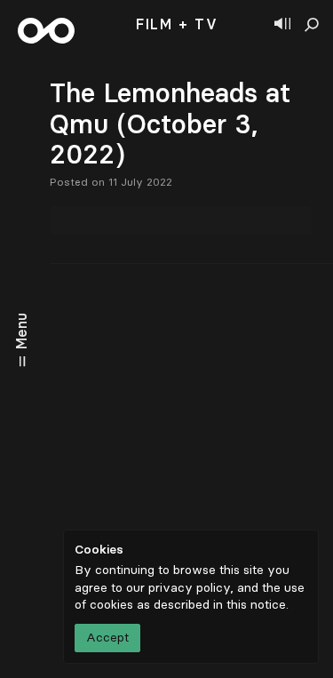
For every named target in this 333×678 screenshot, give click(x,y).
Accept (107, 637)
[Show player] (282, 25)
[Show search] (312, 25)
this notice (256, 604)
